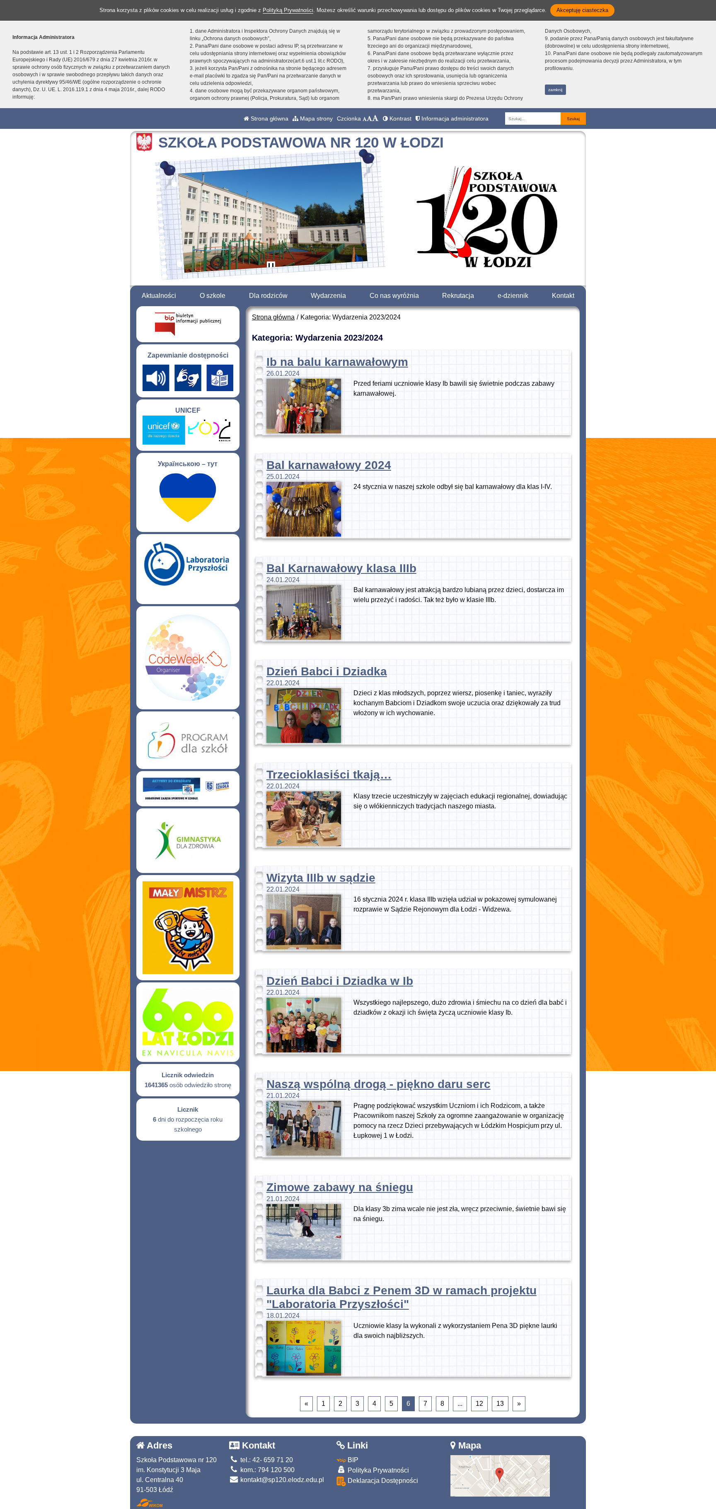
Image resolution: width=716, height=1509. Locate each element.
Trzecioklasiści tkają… (329, 774)
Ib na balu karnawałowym (337, 361)
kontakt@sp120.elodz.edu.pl (281, 1479)
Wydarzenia (328, 295)
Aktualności (159, 295)
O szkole (212, 295)
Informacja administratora (454, 118)
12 (479, 1403)
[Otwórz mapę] (500, 1475)
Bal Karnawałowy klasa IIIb (341, 568)
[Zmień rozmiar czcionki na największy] (375, 118)
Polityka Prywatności (377, 1470)
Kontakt (563, 295)
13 (500, 1403)
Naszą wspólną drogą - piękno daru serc (378, 1084)
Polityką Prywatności (288, 10)
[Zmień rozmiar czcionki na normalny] (365, 118)
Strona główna (268, 118)
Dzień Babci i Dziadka (326, 671)
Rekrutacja (458, 295)
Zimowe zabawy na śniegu (339, 1187)
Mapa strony (315, 118)
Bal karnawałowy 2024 (328, 465)
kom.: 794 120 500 (267, 1469)
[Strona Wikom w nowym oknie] (149, 1503)
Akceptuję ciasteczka (582, 10)
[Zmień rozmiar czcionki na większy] (369, 118)
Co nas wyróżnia (394, 295)
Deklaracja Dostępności (382, 1480)
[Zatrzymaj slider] (270, 267)
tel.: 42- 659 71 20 (266, 1459)
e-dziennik (513, 295)
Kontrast (399, 118)
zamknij (555, 89)
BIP (352, 1459)
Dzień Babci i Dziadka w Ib (339, 981)
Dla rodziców (268, 295)
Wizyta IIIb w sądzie (320, 877)
